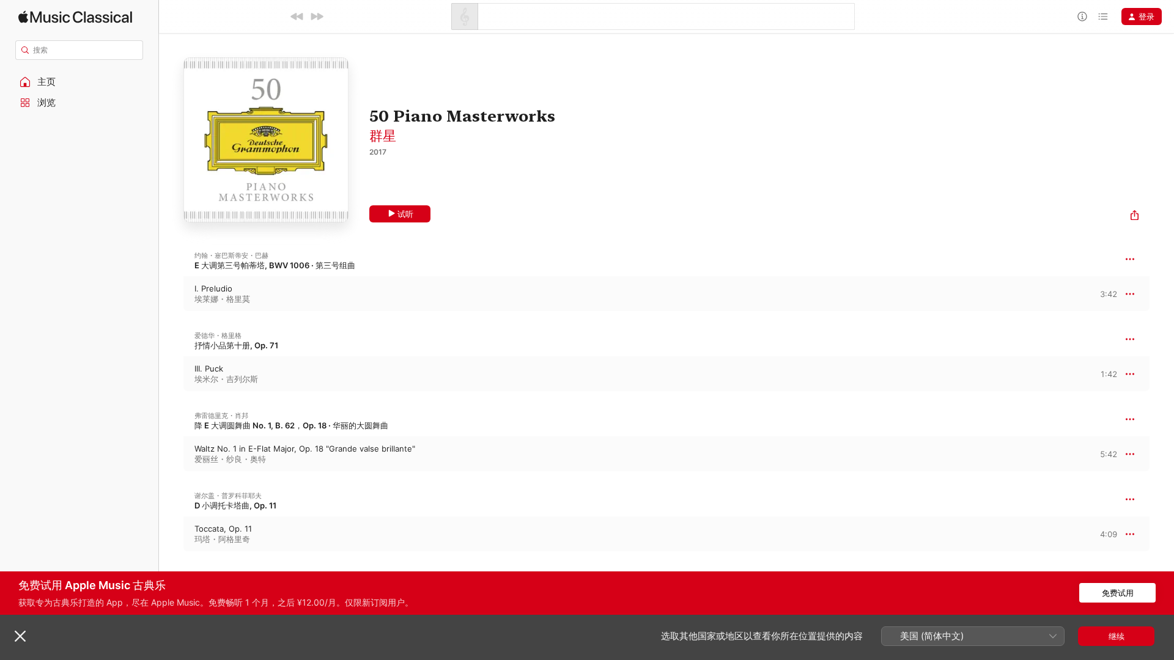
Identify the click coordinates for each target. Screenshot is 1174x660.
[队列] (1103, 16)
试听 (405, 214)
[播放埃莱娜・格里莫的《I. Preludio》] (171, 294)
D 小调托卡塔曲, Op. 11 (235, 505)
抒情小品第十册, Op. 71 (236, 345)
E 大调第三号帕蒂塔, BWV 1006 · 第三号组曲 (274, 265)
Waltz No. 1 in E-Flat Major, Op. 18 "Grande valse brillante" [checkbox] (304, 448)
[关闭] (20, 636)
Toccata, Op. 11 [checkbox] (223, 529)
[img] (75, 17)
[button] (79, 82)
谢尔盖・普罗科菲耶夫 (228, 495)
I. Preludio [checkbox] (213, 288)
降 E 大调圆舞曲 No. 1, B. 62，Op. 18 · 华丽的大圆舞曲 (291, 425)
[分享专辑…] (1135, 216)
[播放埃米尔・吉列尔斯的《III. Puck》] (171, 374)
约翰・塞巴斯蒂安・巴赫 (231, 255)
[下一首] (317, 16)
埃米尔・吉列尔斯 (226, 379)
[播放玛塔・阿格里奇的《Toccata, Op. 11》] (171, 534)
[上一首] (297, 16)
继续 (1116, 636)
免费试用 (1118, 593)
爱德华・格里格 (218, 335)
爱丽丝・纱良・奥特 (230, 459)
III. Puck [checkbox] (208, 368)
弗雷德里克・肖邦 (221, 415)
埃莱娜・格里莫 (222, 299)
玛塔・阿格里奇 (222, 539)
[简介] (1082, 16)
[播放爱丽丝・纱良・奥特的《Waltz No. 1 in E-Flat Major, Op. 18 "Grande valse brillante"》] (171, 454)
